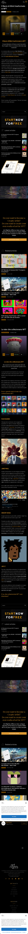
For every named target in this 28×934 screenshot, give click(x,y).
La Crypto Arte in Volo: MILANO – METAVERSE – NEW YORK (11, 141)
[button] (26, 915)
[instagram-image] (5, 831)
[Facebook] (6, 879)
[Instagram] (9, 879)
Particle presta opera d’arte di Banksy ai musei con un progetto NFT (11, 153)
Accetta (14, 929)
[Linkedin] (12, 879)
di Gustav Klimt (18, 53)
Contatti (24, 932)
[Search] (25, 111)
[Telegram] (19, 879)
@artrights (9, 822)
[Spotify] (15, 879)
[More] (21, 33)
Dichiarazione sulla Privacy (16, 932)
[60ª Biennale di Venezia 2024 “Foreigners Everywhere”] (24, 135)
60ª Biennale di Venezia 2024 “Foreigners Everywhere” (10, 135)
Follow (24, 823)
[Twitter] (22, 879)
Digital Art (9, 11)
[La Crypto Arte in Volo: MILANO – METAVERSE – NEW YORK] (24, 142)
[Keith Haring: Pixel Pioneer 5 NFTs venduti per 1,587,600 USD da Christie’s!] (24, 148)
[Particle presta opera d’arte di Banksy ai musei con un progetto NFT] (24, 154)
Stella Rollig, (8, 72)
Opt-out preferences (6, 932)
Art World (4, 11)
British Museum (11, 95)
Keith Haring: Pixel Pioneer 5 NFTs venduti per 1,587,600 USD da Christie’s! (11, 147)
